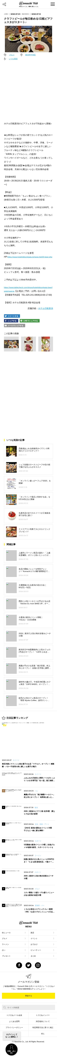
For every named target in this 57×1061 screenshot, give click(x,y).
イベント (34, 938)
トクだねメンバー (43, 1015)
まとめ (33, 956)
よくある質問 (14, 1021)
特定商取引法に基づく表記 (42, 1027)
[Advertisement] (28, 91)
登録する (28, 996)
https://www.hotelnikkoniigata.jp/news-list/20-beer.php (30, 257)
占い (3, 950)
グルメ (11, 55)
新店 (32, 933)
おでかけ (34, 944)
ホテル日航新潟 (45, 308)
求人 (43, 1034)
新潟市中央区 (30, 55)
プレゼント (6, 956)
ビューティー (36, 950)
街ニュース (6, 933)
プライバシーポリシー (14, 1027)
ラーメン (5, 944)
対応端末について (43, 1021)
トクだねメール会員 (14, 1015)
